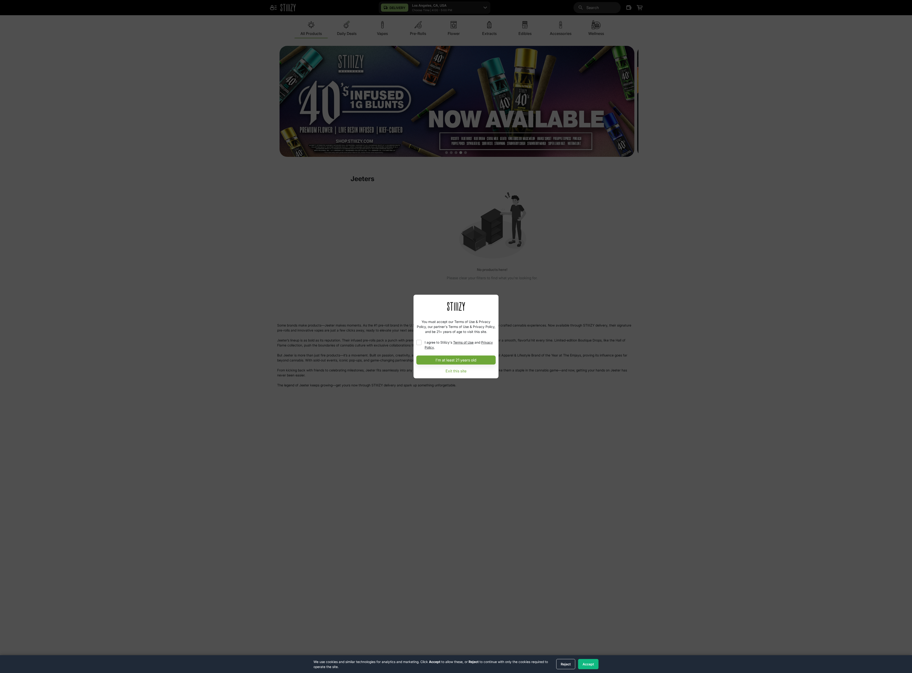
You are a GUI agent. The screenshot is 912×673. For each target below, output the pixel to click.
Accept (588, 664)
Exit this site (456, 371)
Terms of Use (463, 342)
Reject (566, 664)
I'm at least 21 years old (456, 360)
